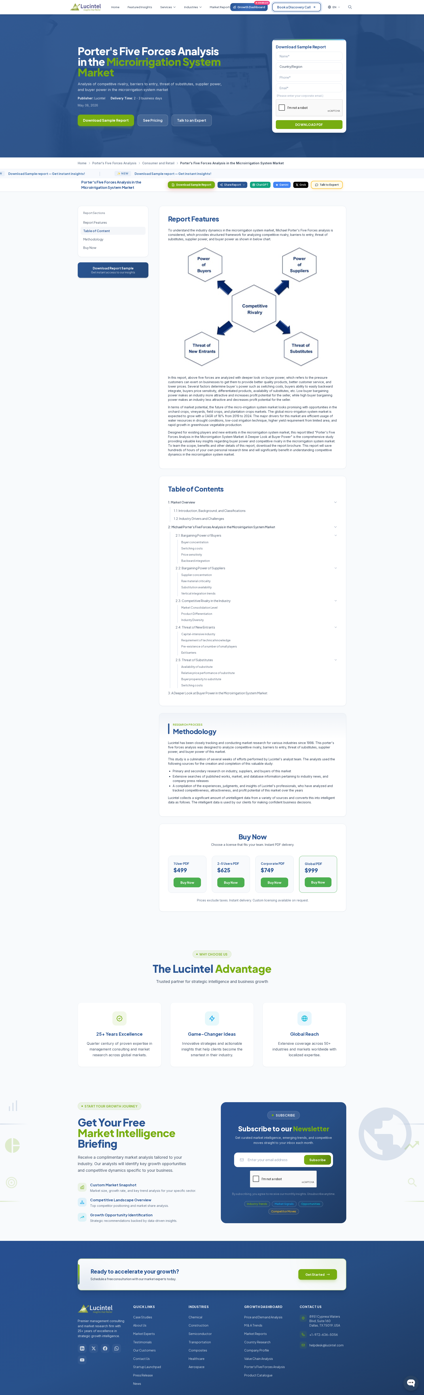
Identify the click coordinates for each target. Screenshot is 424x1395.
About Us (139, 1325)
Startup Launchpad (147, 1367)
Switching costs (192, 548)
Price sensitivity (191, 554)
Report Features (95, 222)
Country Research (257, 1342)
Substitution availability (196, 587)
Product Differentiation (196, 613)
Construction (198, 1325)
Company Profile (256, 1350)
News (137, 1384)
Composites (198, 1350)
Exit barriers (188, 652)
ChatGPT (262, 184)
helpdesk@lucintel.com (326, 1345)
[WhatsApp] (116, 1348)
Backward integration (195, 560)
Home (82, 163)
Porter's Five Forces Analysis (114, 163)
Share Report (232, 184)
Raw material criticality (195, 581)
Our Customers (144, 1350)
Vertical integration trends (198, 593)
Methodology (93, 239)
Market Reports (255, 1334)
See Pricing (153, 120)
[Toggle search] (350, 7)
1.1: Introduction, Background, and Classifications (210, 511)
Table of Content (96, 231)
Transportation (200, 1342)
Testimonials (142, 1342)
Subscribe (317, 1160)
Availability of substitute (197, 666)
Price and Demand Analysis (263, 1317)
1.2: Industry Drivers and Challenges (199, 519)
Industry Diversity (192, 620)
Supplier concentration (196, 575)
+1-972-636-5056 (323, 1334)
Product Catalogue (258, 1375)
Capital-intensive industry (198, 634)
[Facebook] (105, 1348)
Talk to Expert (329, 184)
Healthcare (196, 1359)
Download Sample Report (106, 120)
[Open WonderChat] (411, 1383)
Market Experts (144, 1334)
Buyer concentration (194, 542)
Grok (302, 184)
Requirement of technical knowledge (206, 640)
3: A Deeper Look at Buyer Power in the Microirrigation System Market (217, 693)
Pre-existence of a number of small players (209, 646)
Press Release (143, 1375)
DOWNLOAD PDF (309, 125)
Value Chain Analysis (258, 1359)
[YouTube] (82, 1359)
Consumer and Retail (158, 163)
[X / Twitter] (93, 1348)
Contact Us (141, 1359)
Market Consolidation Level (199, 607)
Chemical (195, 1317)
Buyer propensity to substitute (201, 679)
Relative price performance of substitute (208, 673)
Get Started (315, 1274)
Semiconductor (200, 1334)
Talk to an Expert (191, 120)
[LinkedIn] (82, 1348)
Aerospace (196, 1367)
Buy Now (89, 248)
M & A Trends (253, 1325)
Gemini (283, 184)
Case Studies (142, 1317)
